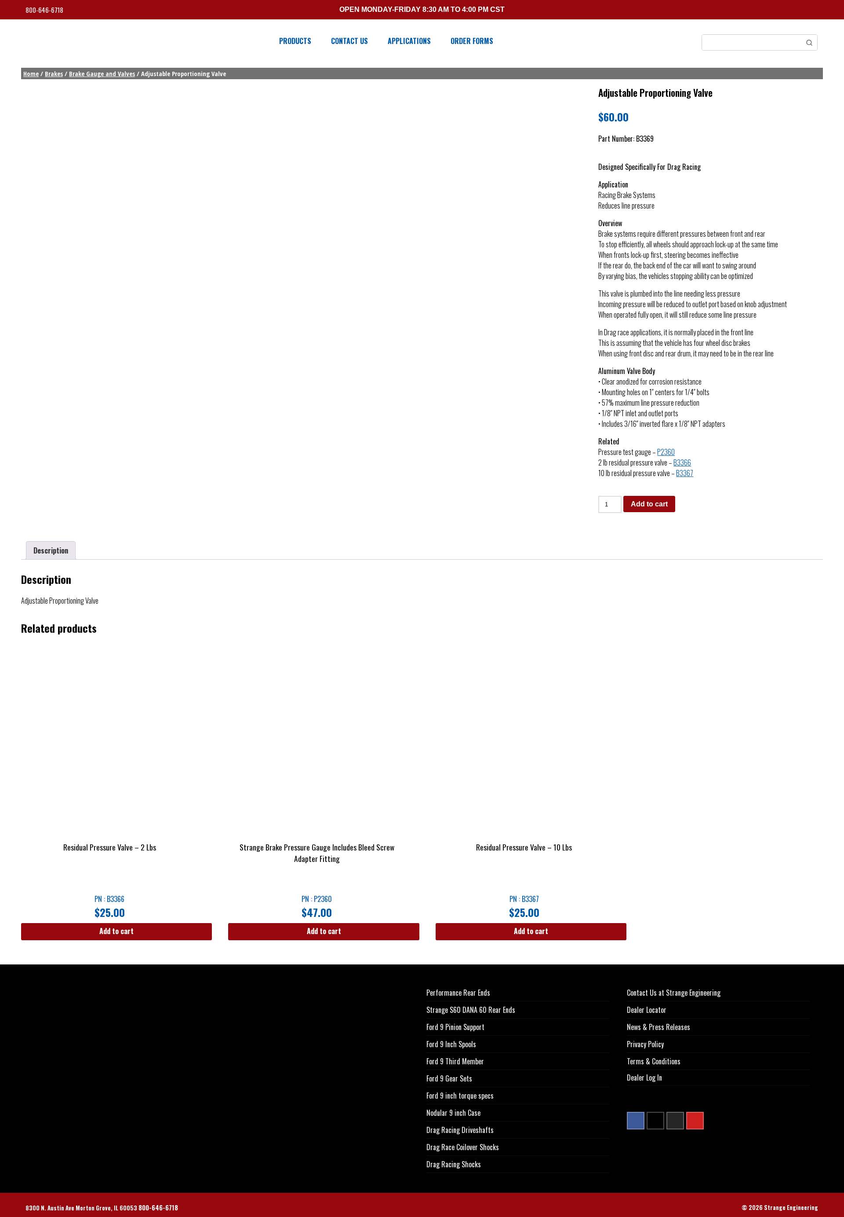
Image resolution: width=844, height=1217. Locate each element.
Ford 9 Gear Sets (449, 1078)
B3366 (682, 462)
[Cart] (815, 11)
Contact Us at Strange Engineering (673, 992)
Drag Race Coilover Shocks (462, 1147)
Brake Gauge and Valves (102, 73)
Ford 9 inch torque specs (460, 1095)
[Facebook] (635, 1120)
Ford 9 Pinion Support (455, 1027)
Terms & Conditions (653, 1061)
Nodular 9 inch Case (453, 1112)
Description (50, 550)
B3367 (684, 473)
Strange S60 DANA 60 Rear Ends (470, 1009)
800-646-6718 (45, 10)
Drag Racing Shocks (453, 1164)
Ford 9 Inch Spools (451, 1044)
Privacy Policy (645, 1044)
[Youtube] (695, 1120)
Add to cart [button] (116, 931)
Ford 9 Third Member (455, 1061)
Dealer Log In (644, 1077)
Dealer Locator (646, 1009)
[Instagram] (675, 1120)
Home (31, 73)
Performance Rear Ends (458, 992)
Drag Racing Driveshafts (460, 1130)
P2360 (666, 452)
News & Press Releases (658, 1027)
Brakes (54, 73)
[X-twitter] (655, 1120)
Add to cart (649, 504)
